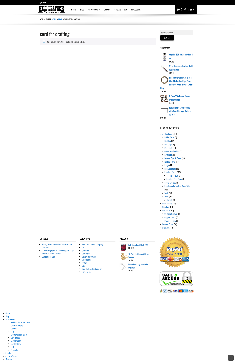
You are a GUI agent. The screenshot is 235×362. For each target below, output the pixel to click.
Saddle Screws (172, 175)
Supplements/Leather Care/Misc (177, 186)
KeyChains (168, 154)
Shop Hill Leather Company (92, 268)
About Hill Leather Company (92, 244)
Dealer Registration (89, 256)
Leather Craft (167, 224)
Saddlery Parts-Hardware (20, 322)
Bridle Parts (169, 137)
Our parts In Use (48, 256)
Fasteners (166, 210)
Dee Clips (168, 144)
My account (42, 2)
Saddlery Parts (170, 172)
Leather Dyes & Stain (172, 158)
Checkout (85, 250)
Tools (166, 196)
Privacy (84, 262)
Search (167, 37)
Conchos (107, 9)
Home (73, 9)
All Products (93, 9)
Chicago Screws (121, 9)
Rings (166, 165)
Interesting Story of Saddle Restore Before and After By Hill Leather (58, 252)
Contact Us (86, 253)
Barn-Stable (167, 203)
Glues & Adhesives (171, 151)
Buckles (167, 140)
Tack (166, 193)
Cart (83, 247)
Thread (169, 200)
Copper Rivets (169, 217)
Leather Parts (169, 161)
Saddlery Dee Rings (174, 179)
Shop (82, 9)
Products (165, 227)
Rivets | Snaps (170, 220)
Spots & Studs (170, 182)
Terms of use (86, 271)
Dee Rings (168, 147)
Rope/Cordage (170, 168)
